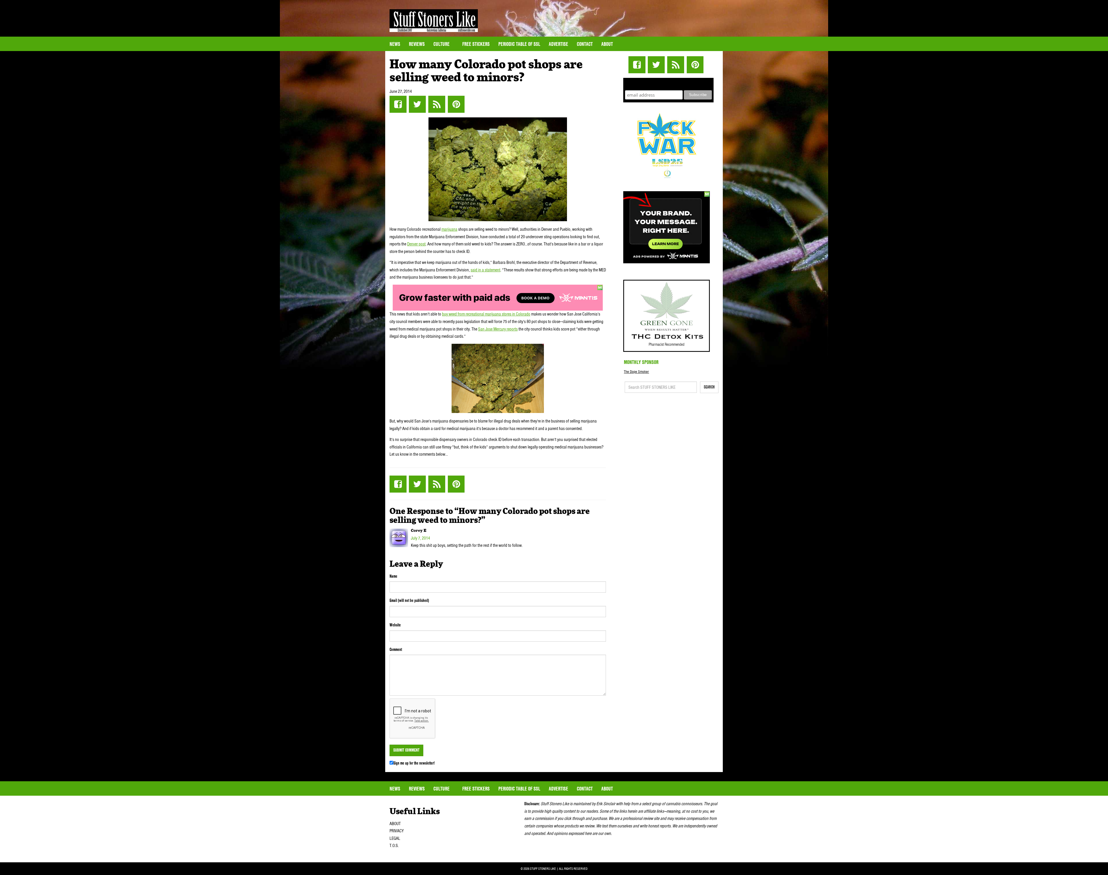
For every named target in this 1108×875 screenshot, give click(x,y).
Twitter (417, 104)
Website (395, 625)
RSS (436, 104)
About (607, 44)
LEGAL (395, 838)
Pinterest (456, 104)
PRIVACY (397, 831)
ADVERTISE (558, 44)
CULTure (442, 44)
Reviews (417, 44)
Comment (396, 649)
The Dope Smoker (636, 371)
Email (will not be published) (409, 600)
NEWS (395, 44)
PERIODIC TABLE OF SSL (519, 44)
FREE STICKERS (476, 44)
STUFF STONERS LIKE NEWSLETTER (668, 83)
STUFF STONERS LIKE (434, 20)
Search (709, 387)
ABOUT (395, 824)
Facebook (398, 104)
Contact (585, 44)
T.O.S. (394, 845)
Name (393, 576)
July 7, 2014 (420, 538)
